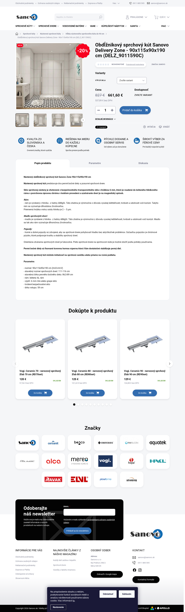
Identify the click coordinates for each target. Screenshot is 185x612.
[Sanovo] (27, 443)
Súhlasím (126, 594)
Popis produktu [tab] (42, 163)
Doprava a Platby (95, 3)
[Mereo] (79, 461)
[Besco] (79, 443)
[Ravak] (53, 479)
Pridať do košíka (132, 110)
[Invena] (131, 479)
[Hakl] (158, 461)
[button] (74, 404)
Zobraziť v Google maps (107, 574)
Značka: (158, 64)
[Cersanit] (53, 443)
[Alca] (53, 461)
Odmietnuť (108, 594)
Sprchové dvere (59, 565)
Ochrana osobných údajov (49, 3)
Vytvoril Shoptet (142, 608)
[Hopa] (131, 461)
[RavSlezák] (131, 443)
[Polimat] (27, 461)
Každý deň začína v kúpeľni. (64, 560)
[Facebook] (134, 570)
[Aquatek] (158, 443)
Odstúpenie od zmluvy (24, 574)
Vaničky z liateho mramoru (64, 570)
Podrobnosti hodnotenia (135, 64)
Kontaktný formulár (146, 580)
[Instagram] (140, 570)
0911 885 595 (144, 563)
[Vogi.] (105, 461)
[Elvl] (79, 479)
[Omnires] (105, 443)
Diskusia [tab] (143, 163)
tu (74, 600)
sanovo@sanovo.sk (146, 557)
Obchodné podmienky (24, 3)
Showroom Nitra (22, 578)
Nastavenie (58, 607)
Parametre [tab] (95, 163)
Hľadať (101, 17)
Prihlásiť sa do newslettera (77, 531)
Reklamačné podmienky (74, 3)
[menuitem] (25, 26)
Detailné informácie (104, 119)
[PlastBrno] (105, 479)
